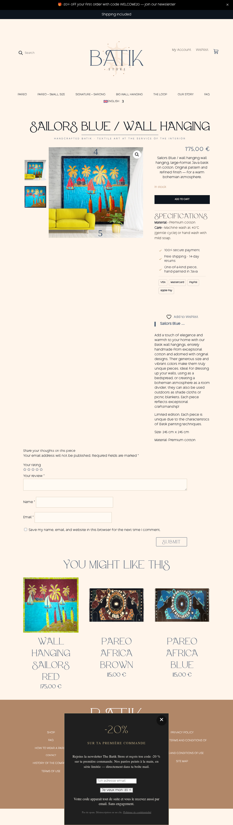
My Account (181, 50)
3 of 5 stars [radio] (33, 469)
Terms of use (50, 771)
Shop (51, 732)
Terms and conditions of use (182, 753)
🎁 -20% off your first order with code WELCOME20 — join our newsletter (116, 5)
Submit (171, 542)
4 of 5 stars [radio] (37, 469)
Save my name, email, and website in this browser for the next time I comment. (94, 530)
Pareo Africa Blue (182, 653)
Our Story (186, 94)
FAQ (207, 94)
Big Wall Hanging (129, 94)
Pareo (22, 94)
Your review (34, 476)
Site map (182, 761)
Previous (96, 154)
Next (96, 231)
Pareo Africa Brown (116, 653)
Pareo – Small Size (51, 94)
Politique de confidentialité (137, 812)
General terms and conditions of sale (181, 743)
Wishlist (202, 50)
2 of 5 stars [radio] (28, 469)
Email (28, 517)
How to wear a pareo (51, 748)
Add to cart (182, 199)
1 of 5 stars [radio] (24, 469)
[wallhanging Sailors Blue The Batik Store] (96, 192)
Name (29, 502)
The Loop (160, 94)
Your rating (32, 465)
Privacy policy (182, 732)
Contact (51, 755)
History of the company (51, 763)
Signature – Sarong (90, 94)
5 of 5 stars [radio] (41, 469)
